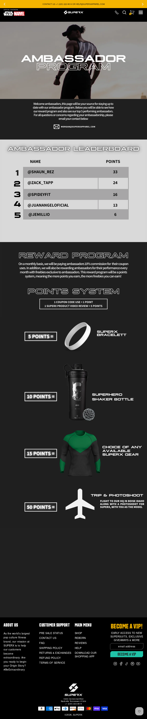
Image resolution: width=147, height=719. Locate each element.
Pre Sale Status (51, 633)
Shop (78, 633)
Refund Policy (50, 658)
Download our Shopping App (86, 654)
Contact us (47, 638)
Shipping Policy (50, 648)
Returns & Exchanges (55, 653)
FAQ (42, 643)
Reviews (81, 643)
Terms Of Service (52, 662)
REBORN (80, 638)
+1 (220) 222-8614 (73, 703)
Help (78, 648)
